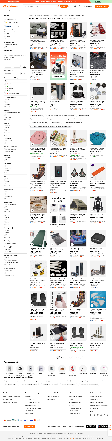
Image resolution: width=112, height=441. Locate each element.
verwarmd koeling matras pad (69, 384)
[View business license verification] (71, 438)
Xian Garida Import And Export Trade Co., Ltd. (58, 190)
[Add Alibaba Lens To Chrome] (29, 426)
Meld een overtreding (74, 413)
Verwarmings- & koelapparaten (59, 15)
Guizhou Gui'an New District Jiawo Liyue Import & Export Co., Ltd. (78, 158)
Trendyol (73, 433)
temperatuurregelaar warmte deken (89, 384)
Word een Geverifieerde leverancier (99, 405)
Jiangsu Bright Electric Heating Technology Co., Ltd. (98, 188)
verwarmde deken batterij (38, 119)
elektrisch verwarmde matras (95, 381)
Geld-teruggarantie (30, 399)
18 (77, 357)
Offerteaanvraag (51, 399)
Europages (80, 433)
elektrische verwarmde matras (50, 384)
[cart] (80, 6)
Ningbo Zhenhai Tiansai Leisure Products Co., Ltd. (78, 221)
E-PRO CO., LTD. (94, 77)
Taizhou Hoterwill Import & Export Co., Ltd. (98, 47)
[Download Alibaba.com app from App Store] (91, 426)
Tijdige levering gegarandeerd (32, 402)
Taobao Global (62, 433)
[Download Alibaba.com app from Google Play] (103, 426)
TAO (69, 433)
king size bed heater (56, 122)
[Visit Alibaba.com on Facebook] (91, 415)
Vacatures (5, 407)
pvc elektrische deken (84, 115)
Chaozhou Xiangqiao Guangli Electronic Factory (38, 156)
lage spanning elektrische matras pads (30, 384)
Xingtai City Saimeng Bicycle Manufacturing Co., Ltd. (78, 188)
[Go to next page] (81, 357)
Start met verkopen (95, 399)
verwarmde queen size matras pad (74, 122)
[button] (58, 6)
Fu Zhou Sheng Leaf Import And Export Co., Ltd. (38, 221)
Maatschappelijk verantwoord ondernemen (10, 403)
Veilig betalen (28, 396)
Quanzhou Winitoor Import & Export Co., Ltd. (38, 188)
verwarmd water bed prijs (77, 381)
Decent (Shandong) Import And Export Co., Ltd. (78, 108)
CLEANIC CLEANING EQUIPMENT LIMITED (38, 47)
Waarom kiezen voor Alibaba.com (11, 396)
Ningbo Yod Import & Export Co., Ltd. (58, 47)
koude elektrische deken (37, 115)
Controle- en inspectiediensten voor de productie (33, 409)
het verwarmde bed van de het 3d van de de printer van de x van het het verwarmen (51, 126)
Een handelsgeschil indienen (76, 402)
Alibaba (31, 15)
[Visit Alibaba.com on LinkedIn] (95, 415)
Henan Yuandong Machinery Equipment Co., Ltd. (38, 285)
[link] (110, 425)
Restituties (71, 405)
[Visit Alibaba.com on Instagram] (101, 415)
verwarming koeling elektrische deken (84, 119)
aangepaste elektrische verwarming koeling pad (60, 119)
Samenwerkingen (94, 408)
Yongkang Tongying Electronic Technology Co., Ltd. (78, 47)
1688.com (39, 433)
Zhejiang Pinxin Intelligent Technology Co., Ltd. (98, 255)
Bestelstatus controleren (96, 402)
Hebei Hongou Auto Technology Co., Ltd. (98, 221)
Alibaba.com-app (80, 426)
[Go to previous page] (55, 357)
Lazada (56, 433)
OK (24, 66)
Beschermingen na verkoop (32, 405)
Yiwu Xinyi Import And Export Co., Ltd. (38, 109)
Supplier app (56, 426)
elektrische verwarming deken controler (35, 381)
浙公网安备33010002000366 (82, 438)
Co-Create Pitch (7, 399)
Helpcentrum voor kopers (75, 396)
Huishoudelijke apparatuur (42, 15)
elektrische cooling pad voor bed (39, 122)
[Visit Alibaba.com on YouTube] (104, 415)
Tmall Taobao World (48, 433)
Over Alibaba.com (8, 392)
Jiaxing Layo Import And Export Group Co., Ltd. (98, 108)
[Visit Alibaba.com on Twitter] (98, 415)
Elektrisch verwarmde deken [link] (76, 15)
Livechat (71, 399)
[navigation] (15, 186)
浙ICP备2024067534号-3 (97, 438)
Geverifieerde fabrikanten (53, 396)
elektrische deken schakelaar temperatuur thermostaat (61, 115)
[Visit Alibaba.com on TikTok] (108, 415)
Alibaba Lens (6, 426)
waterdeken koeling (11, 384)
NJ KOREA (52, 255)
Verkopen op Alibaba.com (96, 396)
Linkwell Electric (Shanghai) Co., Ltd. (78, 77)
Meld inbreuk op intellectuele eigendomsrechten (76, 409)
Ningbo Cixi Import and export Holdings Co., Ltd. (38, 77)
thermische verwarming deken (14, 381)
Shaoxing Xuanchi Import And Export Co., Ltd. (38, 255)
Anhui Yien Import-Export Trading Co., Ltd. (58, 155)
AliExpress (32, 433)
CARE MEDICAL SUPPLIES (96, 155)
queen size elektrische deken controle (58, 381)
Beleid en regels (29, 413)
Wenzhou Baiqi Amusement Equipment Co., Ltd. (78, 255)
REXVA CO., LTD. (54, 108)
